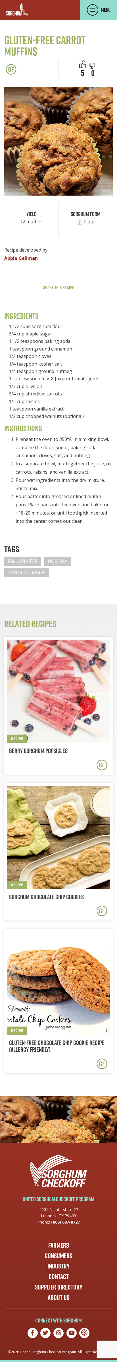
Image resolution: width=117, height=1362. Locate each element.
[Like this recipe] (83, 64)
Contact (59, 1276)
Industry (58, 1266)
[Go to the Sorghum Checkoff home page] (17, 9)
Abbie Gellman (21, 258)
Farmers (58, 1245)
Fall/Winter (22, 561)
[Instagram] (58, 1333)
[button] (93, 66)
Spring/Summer (27, 572)
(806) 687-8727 (65, 1222)
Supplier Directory (58, 1287)
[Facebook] (33, 1333)
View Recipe (58, 705)
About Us (59, 1297)
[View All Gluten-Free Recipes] (11, 69)
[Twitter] (45, 1333)
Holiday (57, 561)
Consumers (58, 1256)
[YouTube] (71, 1333)
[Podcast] (84, 1333)
